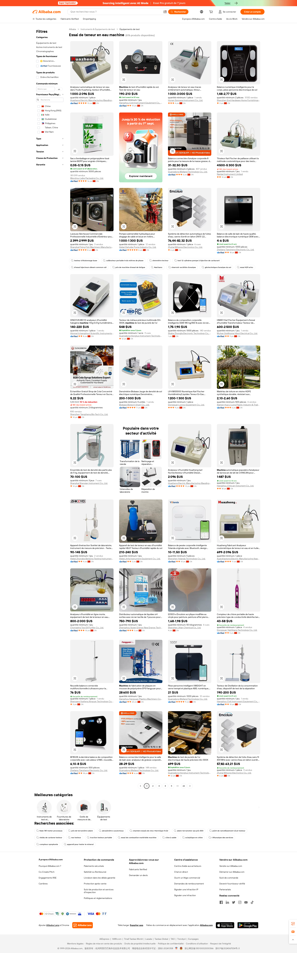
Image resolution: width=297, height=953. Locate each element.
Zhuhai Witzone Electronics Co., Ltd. (185, 247)
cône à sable (170, 837)
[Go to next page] (190, 786)
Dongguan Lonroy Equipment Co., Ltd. (186, 404)
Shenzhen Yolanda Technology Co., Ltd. (186, 558)
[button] (165, 12)
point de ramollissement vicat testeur (228, 831)
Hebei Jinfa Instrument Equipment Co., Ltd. (139, 558)
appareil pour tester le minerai (80, 844)
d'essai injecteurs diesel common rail (90, 267)
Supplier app (136, 925)
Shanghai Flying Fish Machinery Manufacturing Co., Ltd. (92, 247)
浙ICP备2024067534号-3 (227, 948)
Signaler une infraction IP (186, 889)
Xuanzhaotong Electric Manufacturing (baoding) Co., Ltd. (238, 558)
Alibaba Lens (52, 925)
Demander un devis (138, 875)
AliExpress (104, 939)
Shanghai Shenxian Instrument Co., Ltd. (89, 483)
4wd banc (158, 267)
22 (184, 786)
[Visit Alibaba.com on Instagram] (240, 902)
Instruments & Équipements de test (98, 29)
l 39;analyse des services (222, 837)
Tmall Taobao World (133, 939)
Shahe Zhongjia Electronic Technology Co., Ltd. (189, 333)
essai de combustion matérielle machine (138, 837)
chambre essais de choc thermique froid (150, 831)
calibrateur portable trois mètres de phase (124, 260)
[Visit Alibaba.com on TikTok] (252, 902)
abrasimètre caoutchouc (113, 831)
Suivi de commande (228, 878)
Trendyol (181, 939)
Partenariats (225, 889)
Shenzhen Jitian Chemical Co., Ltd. (184, 627)
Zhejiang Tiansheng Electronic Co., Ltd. (235, 249)
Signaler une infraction (185, 895)
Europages (193, 939)
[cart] (211, 12)
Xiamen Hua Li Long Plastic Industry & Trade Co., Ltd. (238, 404)
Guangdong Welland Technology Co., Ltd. (187, 171)
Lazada (148, 939)
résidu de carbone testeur (50, 837)
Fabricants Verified (138, 869)
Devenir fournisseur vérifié (232, 883)
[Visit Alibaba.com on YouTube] (246, 902)
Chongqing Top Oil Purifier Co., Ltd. (87, 627)
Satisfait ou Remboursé (95, 872)
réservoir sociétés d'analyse (183, 267)
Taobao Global (161, 939)
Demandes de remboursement (189, 883)
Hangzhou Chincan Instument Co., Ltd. (235, 485)
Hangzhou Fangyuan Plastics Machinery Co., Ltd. (140, 699)
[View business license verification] (176, 948)
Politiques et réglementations (98, 898)
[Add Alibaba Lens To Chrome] (82, 925)
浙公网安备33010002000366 (199, 948)
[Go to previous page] (140, 786)
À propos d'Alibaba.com (51, 859)
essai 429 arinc (246, 267)
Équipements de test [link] (130, 29)
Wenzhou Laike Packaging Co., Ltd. (86, 178)
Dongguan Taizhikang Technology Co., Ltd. (237, 630)
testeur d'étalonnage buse (85, 260)
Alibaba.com (206, 925)
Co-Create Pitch (46, 872)
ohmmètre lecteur (160, 260)
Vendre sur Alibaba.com (230, 866)
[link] (293, 924)
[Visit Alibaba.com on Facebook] (221, 902)
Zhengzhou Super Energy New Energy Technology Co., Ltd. (140, 627)
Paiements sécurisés (94, 866)
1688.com (116, 939)
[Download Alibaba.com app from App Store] (225, 925)
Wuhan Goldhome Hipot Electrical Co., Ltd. (237, 333)
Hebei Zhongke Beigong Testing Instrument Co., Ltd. (92, 558)
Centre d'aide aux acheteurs (187, 866)
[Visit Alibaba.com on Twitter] (233, 902)
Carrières (43, 883)
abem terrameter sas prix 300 (190, 831)
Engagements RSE (47, 878)
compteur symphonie (48, 844)
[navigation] (49, 408)
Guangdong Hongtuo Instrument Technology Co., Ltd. (140, 336)
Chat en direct (181, 872)
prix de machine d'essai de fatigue (130, 267)
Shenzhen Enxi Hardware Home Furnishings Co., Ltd (238, 100)
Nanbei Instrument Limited (230, 174)
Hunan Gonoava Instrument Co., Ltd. (185, 100)
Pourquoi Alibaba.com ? (50, 866)
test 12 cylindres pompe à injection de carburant (198, 260)
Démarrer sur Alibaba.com (231, 872)
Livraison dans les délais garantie (99, 878)
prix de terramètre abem (82, 831)
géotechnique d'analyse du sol (218, 267)
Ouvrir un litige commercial (187, 878)
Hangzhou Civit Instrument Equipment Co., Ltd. (140, 103)
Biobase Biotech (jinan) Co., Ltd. (134, 404)
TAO (173, 939)
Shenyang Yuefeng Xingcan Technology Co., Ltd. (92, 701)
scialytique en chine (194, 837)
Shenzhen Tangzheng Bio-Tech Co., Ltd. (89, 414)
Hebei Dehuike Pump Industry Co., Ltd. (137, 247)
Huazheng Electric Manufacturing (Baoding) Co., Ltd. (92, 100)
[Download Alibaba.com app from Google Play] (247, 925)
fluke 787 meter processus (50, 831)
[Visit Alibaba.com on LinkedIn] (227, 902)
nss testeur (76, 837)
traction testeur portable (101, 837)
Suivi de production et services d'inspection (99, 891)
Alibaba (72, 29)
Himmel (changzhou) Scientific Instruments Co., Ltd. (92, 333)
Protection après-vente (95, 883)
